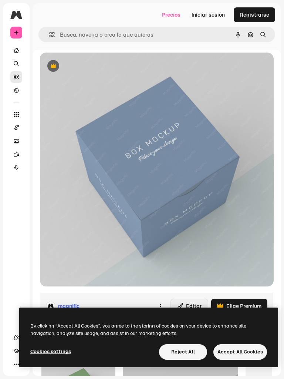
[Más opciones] (160, 306)
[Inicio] (16, 50)
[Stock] (16, 77)
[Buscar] (16, 64)
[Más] (16, 364)
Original (87, 66)
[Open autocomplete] (49, 34)
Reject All (183, 352)
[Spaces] (16, 128)
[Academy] (16, 351)
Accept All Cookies (240, 352)
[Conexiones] (16, 337)
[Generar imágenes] (16, 141)
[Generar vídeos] (16, 154)
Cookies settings (50, 351)
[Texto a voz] (16, 168)
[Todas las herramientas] (16, 114)
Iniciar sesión (208, 14)
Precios (171, 14)
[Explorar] (16, 90)
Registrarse (254, 14)
